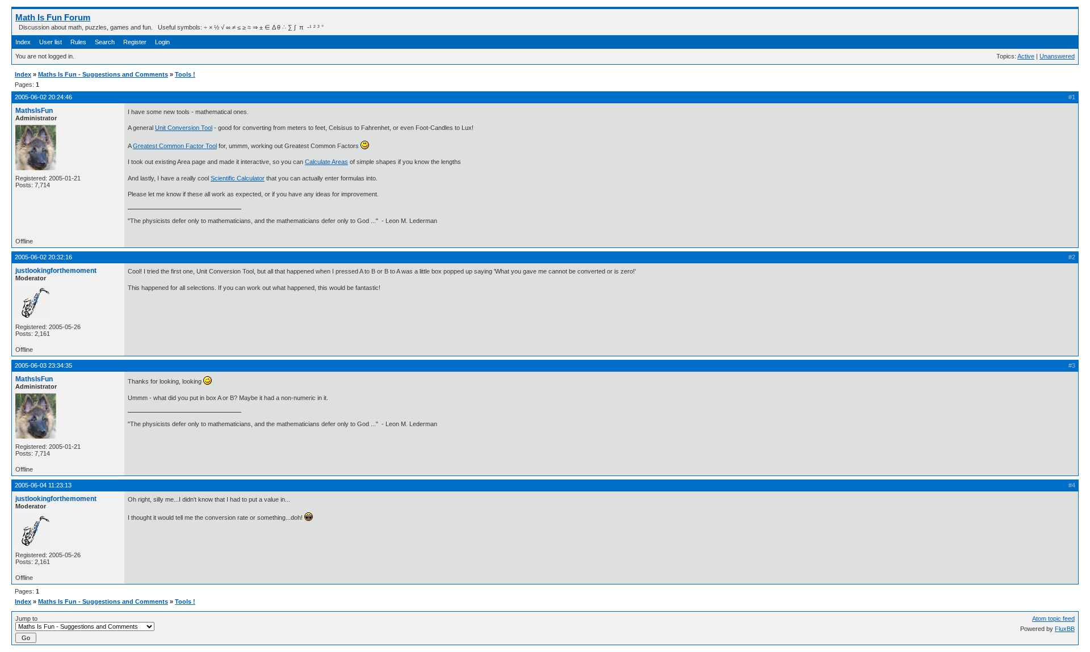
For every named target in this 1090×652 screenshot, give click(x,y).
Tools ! (185, 74)
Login (162, 42)
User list (50, 42)
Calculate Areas (326, 161)
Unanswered (1057, 56)
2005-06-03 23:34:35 (43, 365)
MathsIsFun (34, 111)
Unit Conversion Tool (183, 127)
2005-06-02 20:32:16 (43, 257)
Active (1025, 56)
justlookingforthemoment (56, 271)
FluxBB (1065, 628)
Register (134, 42)
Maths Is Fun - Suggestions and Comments (103, 74)
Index (23, 42)
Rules (78, 42)
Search (105, 42)
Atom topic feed (1053, 618)
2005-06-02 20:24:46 (43, 97)
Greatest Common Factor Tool (175, 145)
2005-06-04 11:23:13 (43, 485)
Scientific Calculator (238, 178)
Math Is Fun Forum (52, 17)
